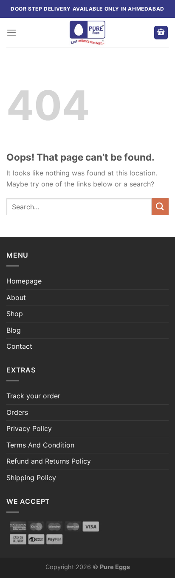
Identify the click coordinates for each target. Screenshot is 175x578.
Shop (14, 313)
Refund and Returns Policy (48, 461)
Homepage (24, 281)
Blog (13, 330)
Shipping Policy (31, 477)
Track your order (33, 396)
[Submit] (160, 206)
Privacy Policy (29, 428)
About (16, 297)
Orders (17, 412)
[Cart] (161, 33)
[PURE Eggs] (87, 32)
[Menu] (11, 32)
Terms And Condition (40, 445)
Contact (19, 346)
